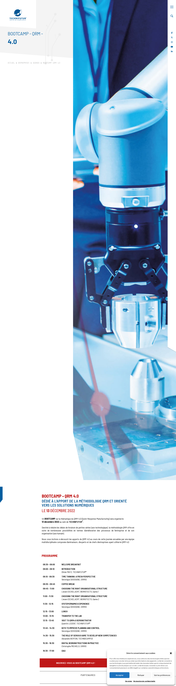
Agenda (36, 63)
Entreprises (24, 63)
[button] (171, 653)
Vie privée (128, 681)
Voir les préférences (162, 675)
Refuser (140, 675)
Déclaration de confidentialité (144, 681)
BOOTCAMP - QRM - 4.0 (51, 63)
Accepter (119, 675)
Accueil (11, 63)
